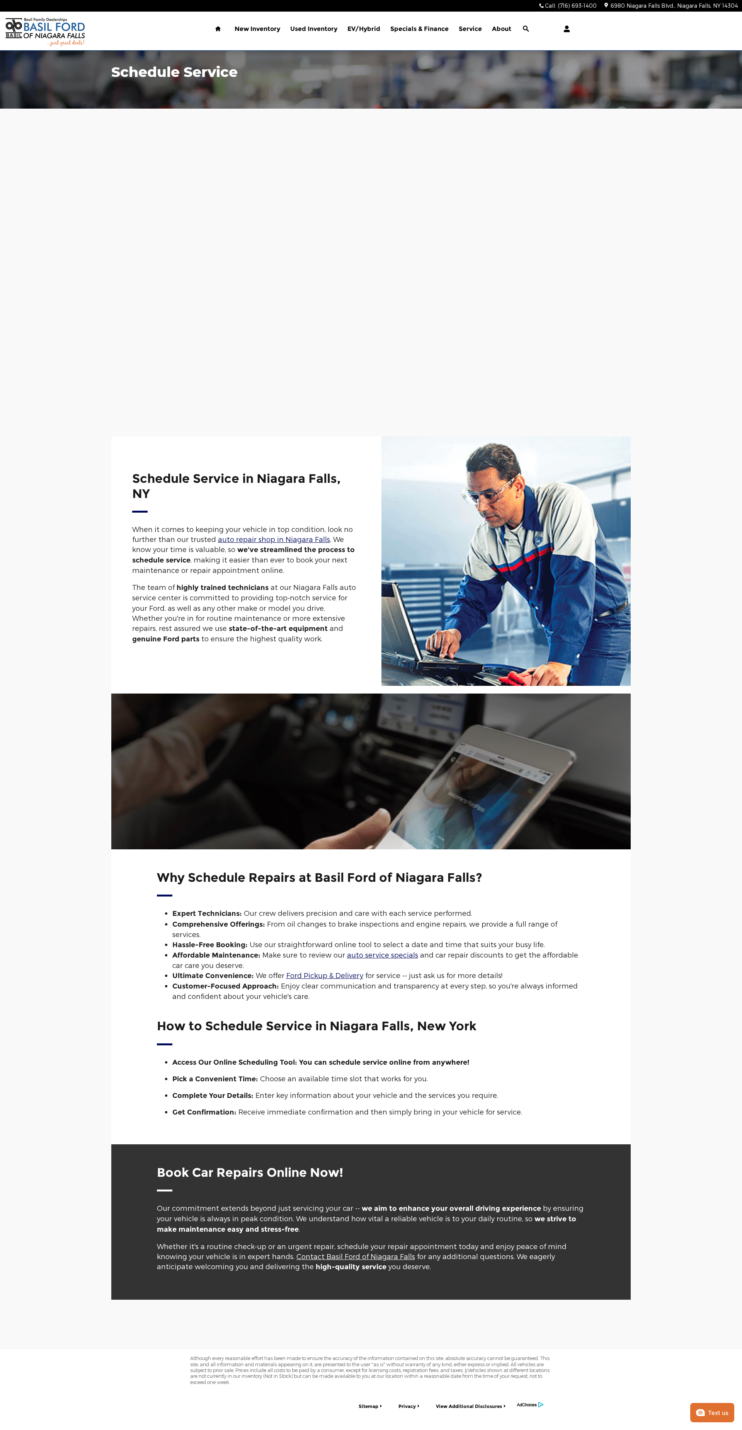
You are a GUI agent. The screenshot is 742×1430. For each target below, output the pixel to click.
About (501, 28)
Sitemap (368, 1406)
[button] (712, 1412)
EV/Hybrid (363, 28)
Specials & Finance (419, 28)
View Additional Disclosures (469, 1406)
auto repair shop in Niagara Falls (274, 539)
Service (470, 28)
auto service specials (382, 955)
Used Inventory (313, 28)
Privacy (407, 1406)
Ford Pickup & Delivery (324, 975)
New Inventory (257, 28)
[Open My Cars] (564, 29)
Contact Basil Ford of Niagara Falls (355, 1256)
